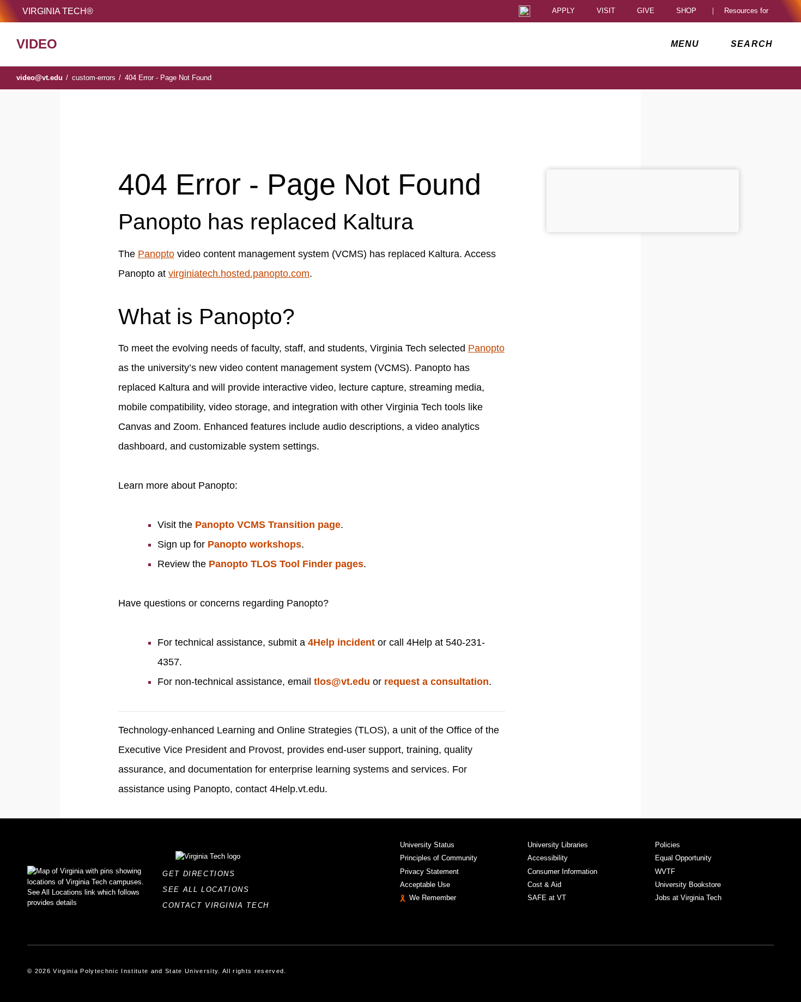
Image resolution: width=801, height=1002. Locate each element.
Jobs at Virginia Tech (688, 898)
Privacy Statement (429, 871)
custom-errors (96, 78)
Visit (606, 11)
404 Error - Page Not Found (168, 78)
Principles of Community (438, 858)
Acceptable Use (425, 884)
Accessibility (547, 858)
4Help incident (341, 642)
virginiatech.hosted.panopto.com (239, 273)
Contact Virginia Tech (218, 905)
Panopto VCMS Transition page (268, 524)
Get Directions (201, 874)
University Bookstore (688, 884)
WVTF (665, 871)
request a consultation (436, 681)
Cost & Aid (544, 884)
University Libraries (557, 845)
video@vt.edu (42, 78)
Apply (563, 11)
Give (645, 11)
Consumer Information (562, 871)
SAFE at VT (546, 898)
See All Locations (208, 889)
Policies (667, 845)
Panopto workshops (254, 544)
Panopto (156, 253)
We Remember (432, 898)
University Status (427, 845)
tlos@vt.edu (342, 681)
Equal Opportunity (683, 858)
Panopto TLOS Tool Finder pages (286, 563)
